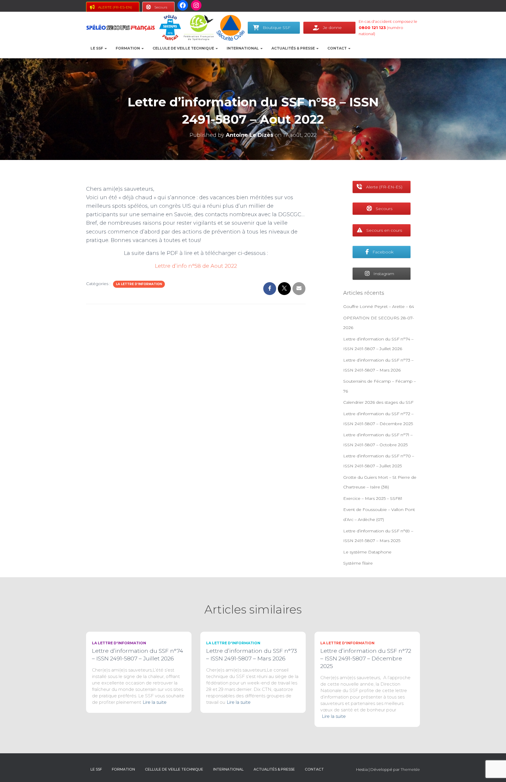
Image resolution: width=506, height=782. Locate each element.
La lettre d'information (139, 284)
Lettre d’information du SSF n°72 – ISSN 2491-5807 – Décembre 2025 (365, 658)
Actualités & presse (293, 48)
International (243, 48)
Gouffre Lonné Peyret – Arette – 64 (378, 306)
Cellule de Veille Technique (184, 48)
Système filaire (358, 563)
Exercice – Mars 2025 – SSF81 (372, 498)
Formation (128, 48)
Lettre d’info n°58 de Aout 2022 (196, 266)
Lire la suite (155, 702)
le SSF (97, 48)
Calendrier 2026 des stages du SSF (378, 402)
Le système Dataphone (367, 552)
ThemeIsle (410, 769)
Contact (337, 48)
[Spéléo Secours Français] (120, 27)
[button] (105, 48)
